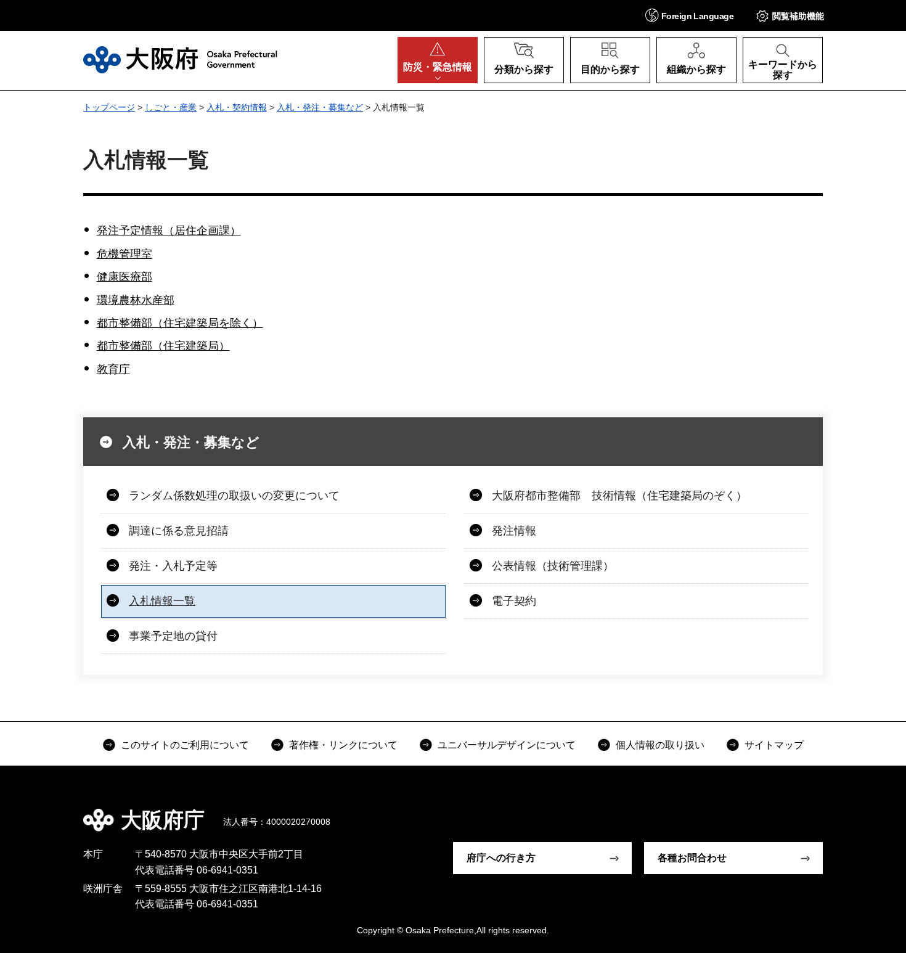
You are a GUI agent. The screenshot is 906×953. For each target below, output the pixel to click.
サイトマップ (774, 745)
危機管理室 (124, 254)
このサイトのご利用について (185, 745)
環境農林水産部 (135, 300)
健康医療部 (124, 277)
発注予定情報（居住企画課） (169, 230)
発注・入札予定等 (173, 566)
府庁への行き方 (501, 858)
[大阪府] (180, 59)
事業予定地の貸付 (173, 636)
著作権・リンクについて (343, 745)
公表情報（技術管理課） (553, 566)
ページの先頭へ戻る (828, 811)
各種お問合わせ (692, 858)
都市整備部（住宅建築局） (163, 346)
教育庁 (113, 369)
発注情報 (514, 531)
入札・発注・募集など (320, 107)
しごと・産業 (171, 107)
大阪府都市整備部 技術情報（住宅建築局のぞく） (619, 495)
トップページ (109, 107)
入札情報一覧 (162, 601)
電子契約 (514, 601)
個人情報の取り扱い (660, 745)
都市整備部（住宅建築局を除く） (180, 323)
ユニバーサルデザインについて (507, 745)
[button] (689, 15)
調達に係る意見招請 (179, 531)
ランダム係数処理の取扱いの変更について (234, 495)
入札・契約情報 (236, 107)
